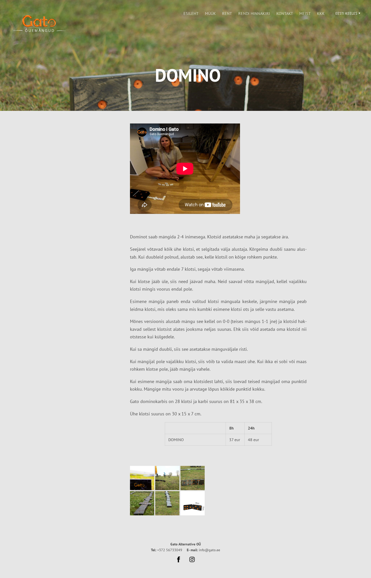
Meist (305, 13)
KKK (321, 13)
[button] (347, 13)
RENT (227, 13)
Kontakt (284, 13)
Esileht (191, 13)
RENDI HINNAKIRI (254, 13)
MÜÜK (210, 13)
